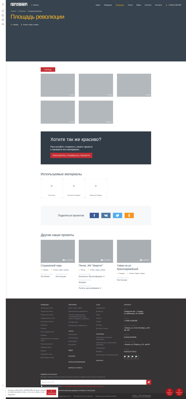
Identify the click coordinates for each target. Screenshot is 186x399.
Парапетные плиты (47, 315)
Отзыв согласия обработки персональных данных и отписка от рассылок (68, 390)
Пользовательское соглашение (83, 396)
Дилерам (99, 351)
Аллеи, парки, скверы (75, 308)
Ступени (43, 328)
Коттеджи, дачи (73, 322)
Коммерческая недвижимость (77, 325)
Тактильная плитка (47, 311)
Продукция (108, 5)
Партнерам (100, 334)
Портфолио (120, 5)
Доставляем (72, 344)
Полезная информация (76, 362)
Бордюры (44, 335)
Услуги (130, 5)
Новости (98, 318)
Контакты (158, 5)
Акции (98, 5)
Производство (100, 308)
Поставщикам (100, 348)
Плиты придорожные (47, 332)
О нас (98, 304)
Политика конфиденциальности (61, 396)
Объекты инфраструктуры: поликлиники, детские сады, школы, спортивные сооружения (78, 316)
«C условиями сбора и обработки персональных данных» (82, 386)
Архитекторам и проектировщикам (107, 355)
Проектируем (72, 341)
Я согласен (52, 392)
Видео (138, 5)
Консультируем (73, 338)
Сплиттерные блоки (47, 321)
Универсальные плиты (48, 318)
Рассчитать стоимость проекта (71, 155)
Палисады (44, 325)
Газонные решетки (47, 344)
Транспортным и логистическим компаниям (106, 343)
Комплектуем (72, 334)
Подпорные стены (46, 354)
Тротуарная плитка (47, 308)
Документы (99, 311)
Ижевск (36, 5)
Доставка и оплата (102, 328)
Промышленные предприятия (78, 311)
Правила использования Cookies (105, 396)
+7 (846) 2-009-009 (174, 5)
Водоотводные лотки (47, 357)
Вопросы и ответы (75, 368)
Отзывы (98, 321)
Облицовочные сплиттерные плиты (50, 339)
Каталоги (148, 5)
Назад (47, 70)
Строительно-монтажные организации (104, 338)
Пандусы (43, 350)
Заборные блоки (46, 347)
